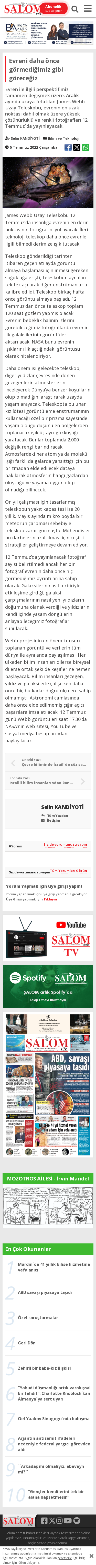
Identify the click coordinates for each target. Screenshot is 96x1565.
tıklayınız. (33, 1562)
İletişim (53, 820)
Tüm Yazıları (57, 815)
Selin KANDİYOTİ (63, 807)
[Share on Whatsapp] (85, 147)
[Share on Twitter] (76, 147)
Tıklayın (50, 899)
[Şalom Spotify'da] (48, 986)
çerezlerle (65, 1558)
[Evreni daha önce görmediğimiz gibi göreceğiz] (48, 182)
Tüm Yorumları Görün (68, 870)
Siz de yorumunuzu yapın (65, 844)
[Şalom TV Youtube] (48, 937)
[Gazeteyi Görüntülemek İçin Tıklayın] (48, 1084)
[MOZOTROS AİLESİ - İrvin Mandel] (48, 1205)
